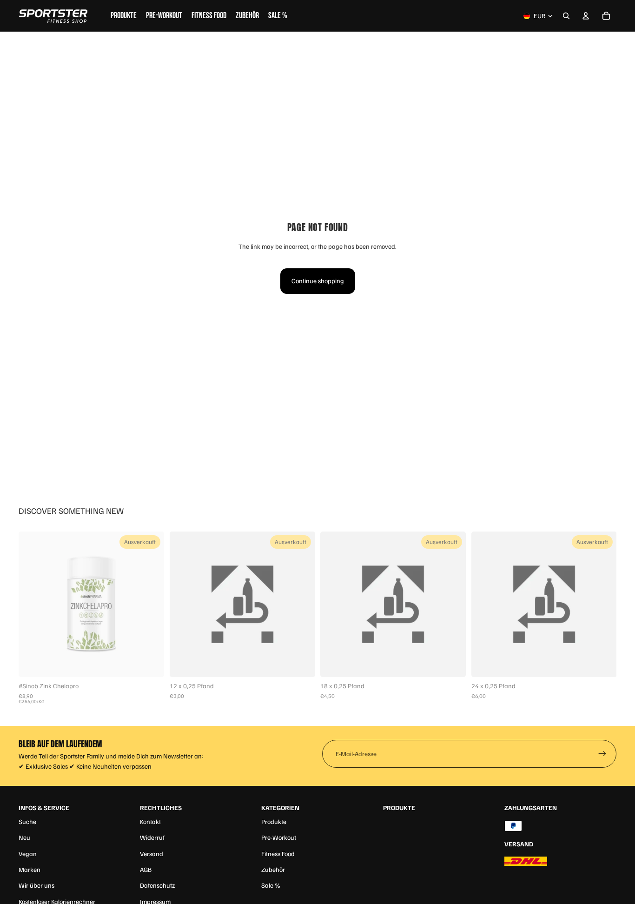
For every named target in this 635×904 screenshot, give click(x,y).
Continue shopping (317, 281)
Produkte (273, 821)
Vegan (28, 853)
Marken (29, 869)
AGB (146, 869)
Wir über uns (36, 885)
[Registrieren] (602, 754)
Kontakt (150, 821)
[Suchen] (566, 16)
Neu (24, 837)
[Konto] (585, 16)
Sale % (270, 885)
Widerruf (152, 837)
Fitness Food (278, 853)
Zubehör (273, 869)
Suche (27, 821)
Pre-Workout (278, 837)
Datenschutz (157, 885)
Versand (151, 853)
